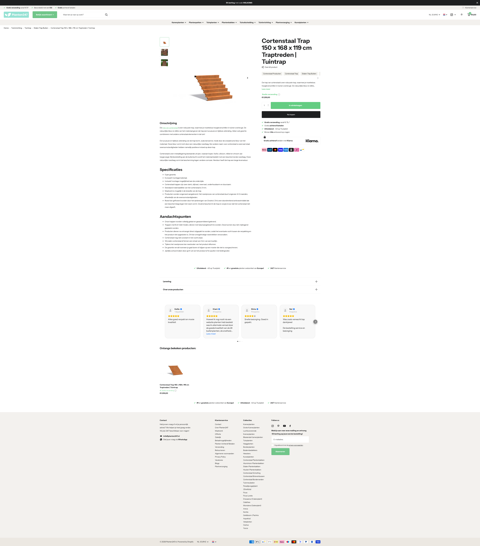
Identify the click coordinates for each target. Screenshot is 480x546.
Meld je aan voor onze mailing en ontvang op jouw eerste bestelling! (288, 432)
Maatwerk (219, 431)
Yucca (245, 528)
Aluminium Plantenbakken (253, 463)
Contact (218, 424)
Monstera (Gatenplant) (252, 505)
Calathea (246, 502)
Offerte (218, 434)
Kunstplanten (300, 22)
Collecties (247, 420)
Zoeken (106, 15)
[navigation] (164, 42)
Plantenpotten (195, 22)
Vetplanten (247, 522)
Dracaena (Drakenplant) (252, 499)
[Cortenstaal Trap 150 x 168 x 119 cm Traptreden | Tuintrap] (175, 366)
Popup (279, 94)
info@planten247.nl (171, 436)
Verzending (219, 447)
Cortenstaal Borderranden (253, 479)
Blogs (217, 463)
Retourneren (220, 450)
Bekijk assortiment (44, 15)
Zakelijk (218, 437)
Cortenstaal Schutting (251, 473)
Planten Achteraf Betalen (225, 444)
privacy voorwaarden (296, 445)
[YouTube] (284, 426)
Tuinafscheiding (246, 22)
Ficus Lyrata (247, 496)
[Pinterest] (278, 426)
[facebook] (290, 426)
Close (477, 3)
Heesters (246, 453)
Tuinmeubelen (249, 483)
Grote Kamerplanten (251, 427)
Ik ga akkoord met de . (289, 445)
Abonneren (280, 451)
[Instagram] (272, 426)
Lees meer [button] (211, 333)
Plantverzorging (283, 22)
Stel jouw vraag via (175, 439)
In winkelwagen (295, 105)
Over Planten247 (221, 427)
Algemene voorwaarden (224, 453)
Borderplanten (248, 447)
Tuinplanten (211, 22)
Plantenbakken (228, 22)
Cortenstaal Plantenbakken (253, 460)
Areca (245, 509)
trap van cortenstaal (170, 128)
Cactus (246, 525)
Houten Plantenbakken (252, 470)
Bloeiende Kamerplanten (253, 437)
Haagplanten (248, 444)
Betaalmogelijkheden (223, 440)
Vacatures (219, 460)
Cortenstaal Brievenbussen (254, 476)
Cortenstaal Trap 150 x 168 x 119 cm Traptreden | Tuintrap (174, 386)
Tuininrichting (265, 22)
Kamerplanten (178, 22)
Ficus (245, 492)
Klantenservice (221, 420)
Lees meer (266, 89)
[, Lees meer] (453, 15)
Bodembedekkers (250, 450)
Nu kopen (291, 114)
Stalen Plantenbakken (251, 466)
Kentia (245, 512)
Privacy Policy (220, 457)
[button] (317, 78)
